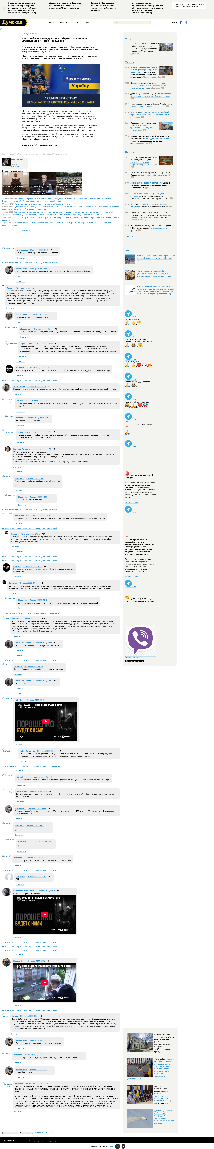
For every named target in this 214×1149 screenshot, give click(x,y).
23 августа (129, 38)
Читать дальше (131, 502)
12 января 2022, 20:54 (41, 449)
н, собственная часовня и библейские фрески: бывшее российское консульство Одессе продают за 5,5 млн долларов (144, 49)
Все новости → (131, 236)
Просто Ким (19, 961)
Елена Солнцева (23, 643)
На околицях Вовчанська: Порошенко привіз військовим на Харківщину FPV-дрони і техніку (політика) (58, 214)
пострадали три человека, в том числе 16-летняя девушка (150, 94)
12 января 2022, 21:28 (42, 643)
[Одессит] (3, 285)
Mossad (19, 417)
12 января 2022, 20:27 (32, 566)
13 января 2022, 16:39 (29, 1016)
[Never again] (8, 401)
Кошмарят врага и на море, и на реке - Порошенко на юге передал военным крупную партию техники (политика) (63, 212)
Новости (64, 22)
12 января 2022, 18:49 (38, 268)
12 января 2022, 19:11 (42, 329)
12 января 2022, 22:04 (33, 666)
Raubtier (20, 368)
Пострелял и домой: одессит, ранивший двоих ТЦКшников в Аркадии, (150, 226)
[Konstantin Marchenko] (6, 895)
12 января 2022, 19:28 (35, 478)
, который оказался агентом (154, 206)
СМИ (87, 22)
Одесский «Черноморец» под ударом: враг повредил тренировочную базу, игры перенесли (103, 7)
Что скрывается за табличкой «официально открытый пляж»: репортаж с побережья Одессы (156, 258)
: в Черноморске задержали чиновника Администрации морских (149, 197)
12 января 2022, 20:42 (38, 600)
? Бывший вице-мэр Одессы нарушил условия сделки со (150, 185)
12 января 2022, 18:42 (34, 417)
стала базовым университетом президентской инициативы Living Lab (148, 85)
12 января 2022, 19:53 (38, 497)
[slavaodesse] (8, 248)
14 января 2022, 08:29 (33, 1055)
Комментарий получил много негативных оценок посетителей (29, 263)
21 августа (129, 152)
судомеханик (26, 343)
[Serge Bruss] (8, 775)
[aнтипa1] (6, 664)
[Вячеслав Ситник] (7, 1086)
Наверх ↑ (26, 230)
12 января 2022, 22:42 (35, 700)
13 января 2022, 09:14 (45, 890)
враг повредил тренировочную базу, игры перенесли (142, 128)
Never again (21, 401)
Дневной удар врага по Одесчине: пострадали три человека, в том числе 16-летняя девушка (65, 5)
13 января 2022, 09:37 (36, 961)
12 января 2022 (27, 34)
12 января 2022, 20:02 (35, 515)
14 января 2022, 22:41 (36, 876)
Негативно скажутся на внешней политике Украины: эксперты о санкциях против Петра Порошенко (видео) (42, 190)
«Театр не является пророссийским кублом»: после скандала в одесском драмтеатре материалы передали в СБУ (154, 273)
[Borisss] (5, 1016)
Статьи (49, 22)
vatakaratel (21, 268)
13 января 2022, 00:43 (38, 777)
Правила (39, 1132)
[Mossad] (9, 416)
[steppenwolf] (11, 327)
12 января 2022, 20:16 (30, 534)
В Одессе (134, 204)
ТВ (76, 22)
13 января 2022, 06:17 (37, 841)
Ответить (21, 258)
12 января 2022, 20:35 (28, 583)
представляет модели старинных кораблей (139, 163)
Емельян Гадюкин (21, 449)
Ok (117, 1146)
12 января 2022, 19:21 (41, 432)
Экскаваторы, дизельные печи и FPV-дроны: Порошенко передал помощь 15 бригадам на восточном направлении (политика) (69, 188)
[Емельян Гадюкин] (8, 451)
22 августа (129, 62)
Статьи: (128, 251)
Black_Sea (22, 497)
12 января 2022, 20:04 (35, 368)
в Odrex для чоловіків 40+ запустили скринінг (150, 216)
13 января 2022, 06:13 (35, 825)
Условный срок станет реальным (146, 183)
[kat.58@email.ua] (9, 751)
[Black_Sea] (10, 495)
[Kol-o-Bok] (7, 476)
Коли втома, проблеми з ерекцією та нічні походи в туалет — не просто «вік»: (148, 213)
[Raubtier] (9, 372)
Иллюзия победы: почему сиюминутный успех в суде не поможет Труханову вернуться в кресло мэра (15, 190)
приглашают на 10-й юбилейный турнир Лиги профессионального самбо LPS (149, 113)
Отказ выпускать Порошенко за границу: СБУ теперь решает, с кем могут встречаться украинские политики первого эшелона (60, 218)
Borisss (14, 1016)
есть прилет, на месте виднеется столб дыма (151, 105)
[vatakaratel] (9, 273)
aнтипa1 (18, 666)
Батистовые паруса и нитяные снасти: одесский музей (143, 158)
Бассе (132, 44)
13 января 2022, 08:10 (33, 857)
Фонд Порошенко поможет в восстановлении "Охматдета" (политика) (45, 204)
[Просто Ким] (6, 966)
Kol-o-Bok (19, 478)
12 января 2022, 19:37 (43, 343)
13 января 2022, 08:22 (37, 808)
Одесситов (135, 112)
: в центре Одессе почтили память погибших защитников (144, 74)
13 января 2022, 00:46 (38, 791)
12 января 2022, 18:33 (39, 314)
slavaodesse (22, 250)
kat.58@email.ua (27, 751)
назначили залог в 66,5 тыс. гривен (153, 175)
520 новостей (15, 167)
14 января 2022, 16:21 (38, 1069)
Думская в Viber (131, 657)
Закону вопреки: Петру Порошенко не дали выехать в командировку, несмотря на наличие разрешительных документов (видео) (57, 223)
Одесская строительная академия (145, 83)
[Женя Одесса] (9, 319)
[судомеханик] (11, 343)
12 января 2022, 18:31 (36, 386)
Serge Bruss (22, 777)
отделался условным (160, 228)
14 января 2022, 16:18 (42, 1084)
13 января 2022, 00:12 (46, 751)
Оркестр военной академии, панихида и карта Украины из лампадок (143, 69)
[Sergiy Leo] (9, 881)
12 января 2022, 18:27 (25, 288)
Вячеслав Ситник (23, 1084)
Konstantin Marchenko (23, 890)
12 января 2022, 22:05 (42, 680)
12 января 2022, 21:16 (30, 618)
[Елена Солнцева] (9, 647)
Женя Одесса (22, 314)
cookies (110, 1146)
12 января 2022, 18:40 (38, 401)
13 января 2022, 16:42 (38, 1040)
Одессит (10, 288)
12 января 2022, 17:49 (39, 250)
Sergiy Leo (20, 876)
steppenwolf (25, 329)
